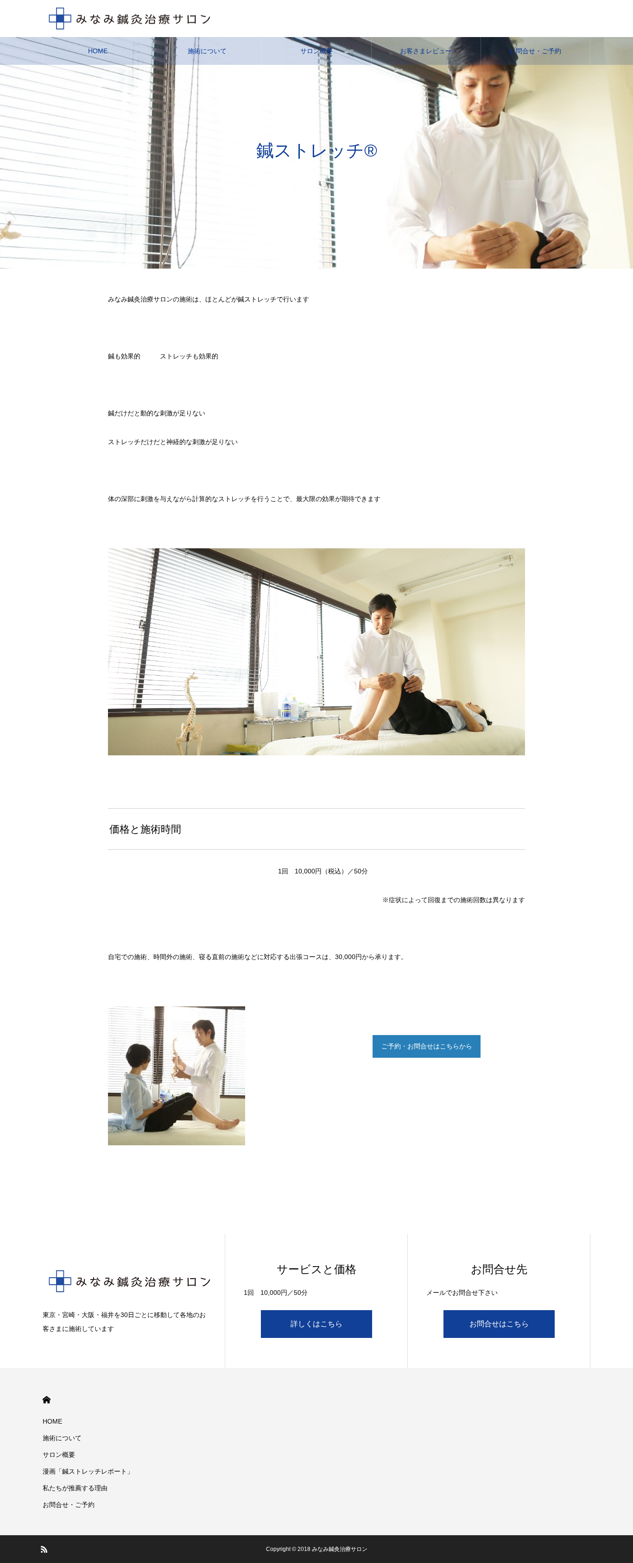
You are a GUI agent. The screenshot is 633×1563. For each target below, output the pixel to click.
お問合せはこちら (499, 1324)
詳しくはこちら (316, 1324)
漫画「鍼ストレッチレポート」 (88, 1471)
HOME (98, 51)
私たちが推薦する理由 (75, 1488)
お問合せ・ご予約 (535, 51)
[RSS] (44, 1549)
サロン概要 (316, 51)
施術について (207, 51)
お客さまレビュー (426, 51)
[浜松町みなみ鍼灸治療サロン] (129, 18)
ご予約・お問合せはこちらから (426, 1046)
